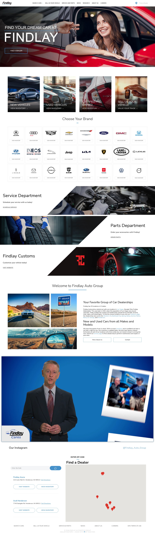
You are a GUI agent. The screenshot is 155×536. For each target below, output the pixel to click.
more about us (97, 340)
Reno (85, 318)
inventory (119, 329)
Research (86, 3)
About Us (95, 3)
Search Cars (37, 3)
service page (98, 334)
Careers (103, 3)
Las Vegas (120, 309)
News (79, 3)
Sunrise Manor (135, 316)
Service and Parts (68, 3)
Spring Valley (126, 316)
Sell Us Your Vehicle (52, 3)
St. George (90, 318)
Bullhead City (116, 316)
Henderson (101, 318)
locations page (135, 314)
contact (127, 340)
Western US (107, 316)
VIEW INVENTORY (16, 140)
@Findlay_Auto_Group (134, 448)
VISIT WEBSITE (24, 487)
